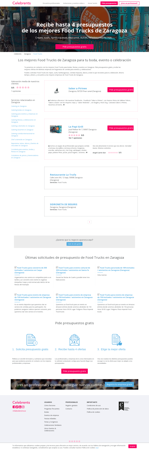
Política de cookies (93, 412)
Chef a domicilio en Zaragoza (21, 139)
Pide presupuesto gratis (74, 371)
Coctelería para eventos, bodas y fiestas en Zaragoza (22, 150)
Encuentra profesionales (51, 3)
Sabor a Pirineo (78, 88)
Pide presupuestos (109, 3)
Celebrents (17, 54)
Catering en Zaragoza (19, 106)
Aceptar (132, 446)
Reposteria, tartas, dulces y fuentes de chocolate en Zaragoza (24, 144)
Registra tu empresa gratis (119, 384)
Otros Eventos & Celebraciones (50, 429)
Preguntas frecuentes (51, 409)
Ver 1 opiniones (75, 138)
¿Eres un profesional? (129, 3)
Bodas (46, 412)
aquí (97, 448)
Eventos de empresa (51, 415)
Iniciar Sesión (92, 3)
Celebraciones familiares (53, 425)
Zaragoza (27, 54)
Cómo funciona (49, 405)
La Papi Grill (76, 126)
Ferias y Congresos (51, 422)
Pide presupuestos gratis (74, 46)
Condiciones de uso (94, 405)
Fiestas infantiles (50, 419)
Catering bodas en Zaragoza (21, 110)
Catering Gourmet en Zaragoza (22, 130)
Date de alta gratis (74, 244)
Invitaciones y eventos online (73, 3)
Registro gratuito (71, 405)
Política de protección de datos (98, 409)
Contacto (69, 409)
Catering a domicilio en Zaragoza (23, 126)
